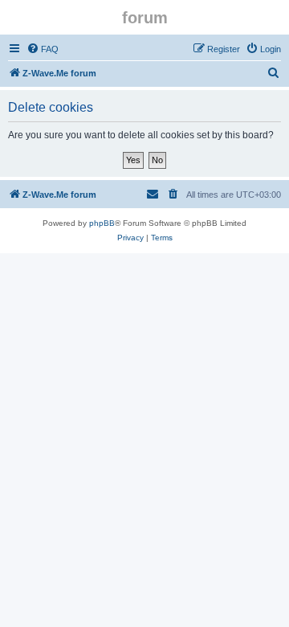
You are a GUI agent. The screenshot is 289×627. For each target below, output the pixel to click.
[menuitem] (42, 49)
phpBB (102, 223)
